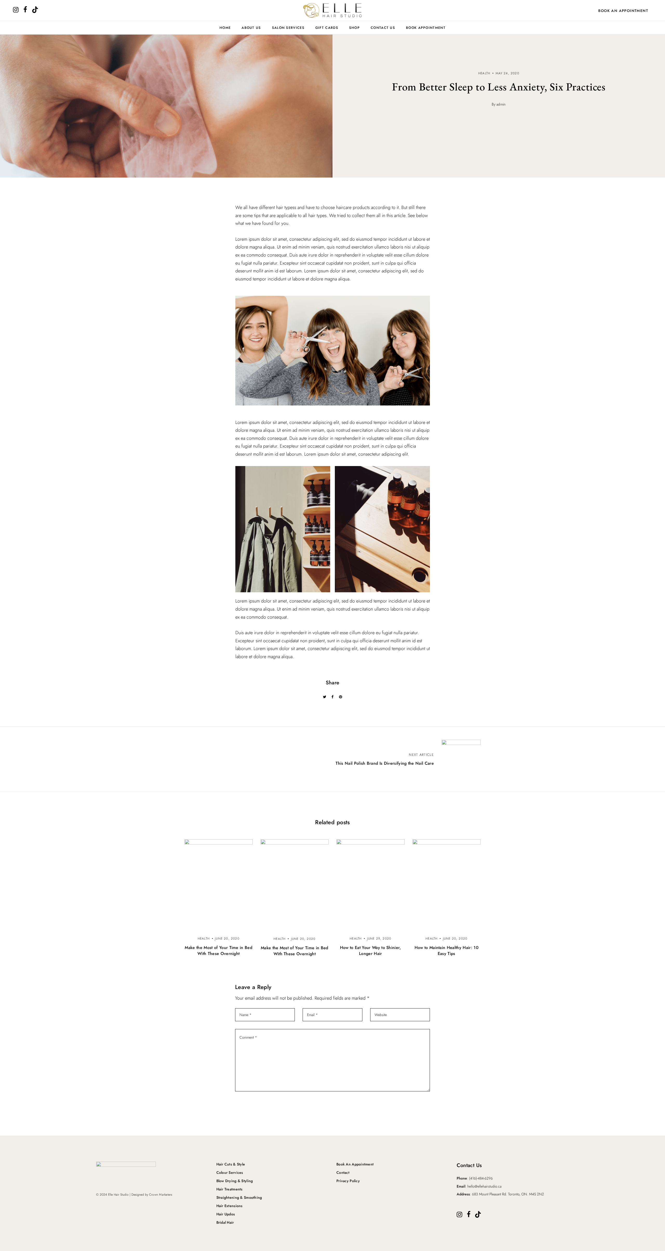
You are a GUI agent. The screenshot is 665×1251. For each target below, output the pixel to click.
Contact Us (383, 27)
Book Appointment (425, 27)
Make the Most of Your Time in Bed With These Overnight (218, 951)
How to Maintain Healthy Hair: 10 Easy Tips (446, 951)
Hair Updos (225, 1214)
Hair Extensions (229, 1205)
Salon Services (288, 27)
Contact (342, 1172)
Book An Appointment (623, 10)
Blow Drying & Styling (234, 1180)
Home (225, 27)
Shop (354, 27)
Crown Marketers (160, 1194)
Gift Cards (326, 27)
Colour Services (229, 1172)
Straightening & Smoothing (239, 1197)
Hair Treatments (229, 1189)
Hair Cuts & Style (230, 1164)
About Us (251, 27)
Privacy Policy (348, 1180)
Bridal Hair (225, 1222)
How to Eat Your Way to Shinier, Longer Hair (370, 951)
